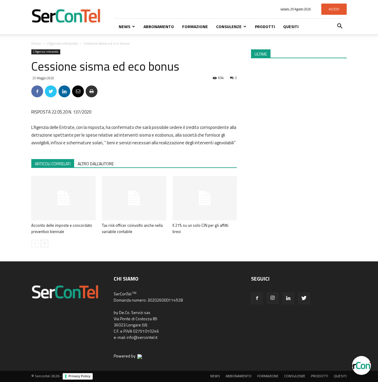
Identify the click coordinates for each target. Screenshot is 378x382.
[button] (340, 27)
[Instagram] (272, 298)
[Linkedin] (288, 298)
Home (36, 43)
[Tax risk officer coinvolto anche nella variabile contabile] (134, 198)
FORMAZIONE (195, 26)
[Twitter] (304, 298)
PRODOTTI (265, 26)
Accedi (334, 9)
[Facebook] (257, 298)
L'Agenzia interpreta (62, 43)
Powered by (125, 356)
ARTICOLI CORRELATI (53, 164)
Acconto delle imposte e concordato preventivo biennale (61, 228)
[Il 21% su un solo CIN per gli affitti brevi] (204, 198)
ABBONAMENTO (159, 26)
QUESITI (291, 26)
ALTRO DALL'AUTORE (96, 164)
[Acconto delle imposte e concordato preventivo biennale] (63, 198)
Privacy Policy (79, 376)
